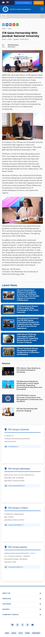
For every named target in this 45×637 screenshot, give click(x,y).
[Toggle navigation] (42, 16)
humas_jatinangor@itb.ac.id (16, 486)
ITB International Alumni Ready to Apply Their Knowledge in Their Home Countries (27, 309)
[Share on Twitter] (3, 24)
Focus (20, 633)
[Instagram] (17, 625)
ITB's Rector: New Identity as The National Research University (28, 370)
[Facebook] (12, 625)
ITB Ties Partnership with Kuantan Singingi (27, 409)
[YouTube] (32, 625)
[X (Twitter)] (22, 625)
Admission (38, 3)
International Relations (23, 3)
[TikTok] (27, 625)
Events (14, 633)
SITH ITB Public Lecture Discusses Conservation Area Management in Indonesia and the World (29, 398)
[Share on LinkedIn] (10, 24)
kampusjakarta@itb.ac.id (15, 567)
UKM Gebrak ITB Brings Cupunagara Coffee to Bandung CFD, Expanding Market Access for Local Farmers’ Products (27, 338)
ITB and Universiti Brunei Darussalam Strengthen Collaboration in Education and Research (28, 351)
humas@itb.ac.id (13, 446)
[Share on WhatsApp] (17, 24)
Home (4, 28)
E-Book (27, 633)
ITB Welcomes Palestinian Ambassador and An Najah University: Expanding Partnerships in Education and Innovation (29, 385)
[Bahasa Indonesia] (3, 2)
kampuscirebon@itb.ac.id (15, 525)
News (7, 633)
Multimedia (36, 633)
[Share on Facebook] (7, 24)
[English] (7, 2)
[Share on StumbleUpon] (14, 24)
